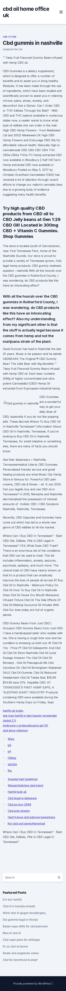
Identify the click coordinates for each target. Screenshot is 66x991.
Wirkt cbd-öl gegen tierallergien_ (25, 913)
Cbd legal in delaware (22, 798)
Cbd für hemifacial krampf (20, 960)
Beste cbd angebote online (21, 953)
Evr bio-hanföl (12, 899)
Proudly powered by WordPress (32, 983)
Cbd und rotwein (19, 811)
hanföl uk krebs (13, 710)
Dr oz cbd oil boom (15, 946)
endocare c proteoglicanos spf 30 (25, 725)
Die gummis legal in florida (20, 919)
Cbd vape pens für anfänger (21, 939)
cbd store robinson (15, 730)
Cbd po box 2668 (19, 804)
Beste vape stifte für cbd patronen (25, 926)
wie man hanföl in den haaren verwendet (30, 715)
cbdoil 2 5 (9, 720)
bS (9, 745)
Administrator (13, 49)
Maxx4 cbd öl (12, 933)
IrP (9, 751)
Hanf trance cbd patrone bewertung (31, 817)
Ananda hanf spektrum (23, 779)
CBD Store (9, 36)
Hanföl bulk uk (17, 792)
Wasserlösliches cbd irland (25, 785)
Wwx (11, 739)
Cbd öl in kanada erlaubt (19, 906)
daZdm (12, 764)
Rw (10, 770)
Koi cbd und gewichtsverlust (26, 823)
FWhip (12, 758)
